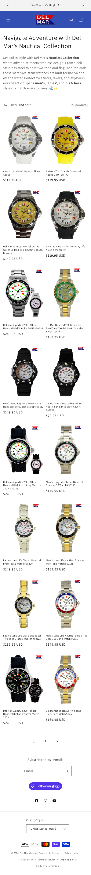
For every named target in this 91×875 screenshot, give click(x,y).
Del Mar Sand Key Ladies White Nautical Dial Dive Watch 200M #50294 (63, 407)
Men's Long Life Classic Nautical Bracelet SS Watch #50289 (64, 483)
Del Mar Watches (29, 853)
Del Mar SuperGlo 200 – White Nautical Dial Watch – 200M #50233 (23, 326)
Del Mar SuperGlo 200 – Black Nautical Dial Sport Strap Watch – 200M (22, 714)
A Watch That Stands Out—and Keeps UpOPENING (63, 173)
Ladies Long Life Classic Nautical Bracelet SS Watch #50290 (22, 562)
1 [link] (34, 741)
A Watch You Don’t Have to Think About (21, 173)
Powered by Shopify (50, 853)
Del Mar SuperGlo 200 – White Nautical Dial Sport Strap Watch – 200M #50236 (22, 485)
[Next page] (57, 741)
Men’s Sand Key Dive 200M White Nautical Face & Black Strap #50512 (23, 405)
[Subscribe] (66, 771)
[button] (8, 19)
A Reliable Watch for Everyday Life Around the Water (65, 248)
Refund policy (72, 853)
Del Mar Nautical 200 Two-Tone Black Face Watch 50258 (63, 712)
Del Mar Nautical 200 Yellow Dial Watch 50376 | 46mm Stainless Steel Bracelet (23, 250)
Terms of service (46, 859)
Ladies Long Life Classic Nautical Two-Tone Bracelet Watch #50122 (22, 637)
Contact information (47, 865)
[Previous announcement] (7, 5)
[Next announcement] (83, 5)
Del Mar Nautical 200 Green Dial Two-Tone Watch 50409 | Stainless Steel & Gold (65, 328)
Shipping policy (68, 859)
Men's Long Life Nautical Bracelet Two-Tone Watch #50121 (65, 562)
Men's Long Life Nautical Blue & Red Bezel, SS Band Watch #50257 (66, 637)
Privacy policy (26, 859)
